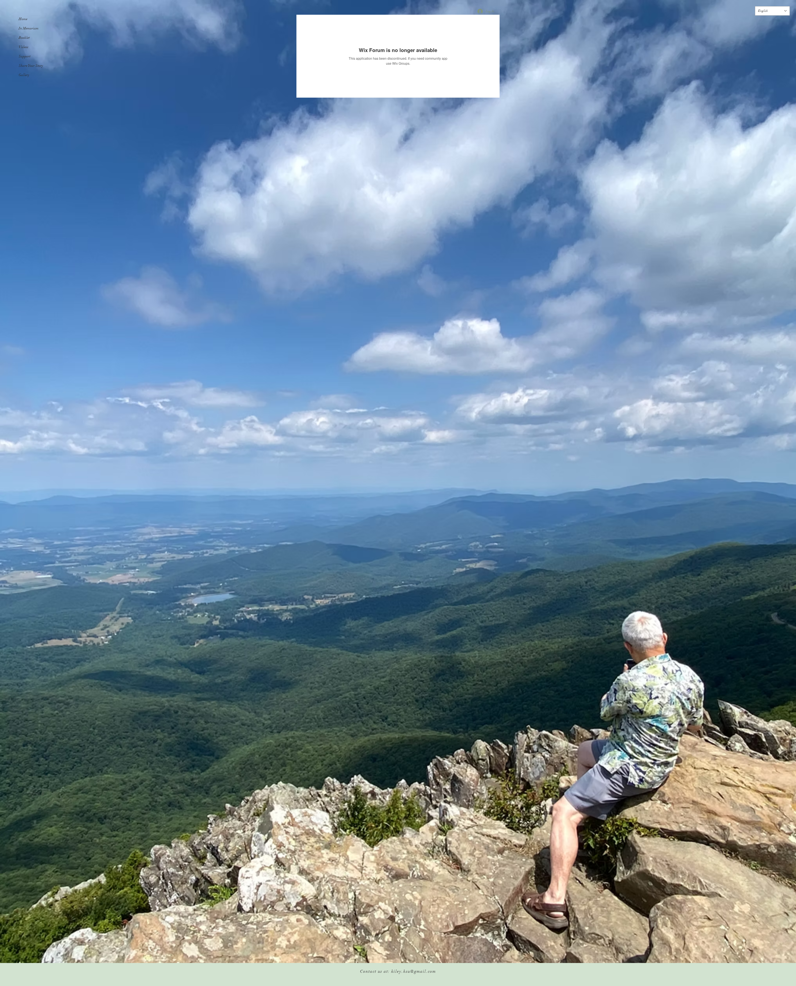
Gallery (24, 75)
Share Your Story (31, 65)
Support (24, 56)
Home (23, 19)
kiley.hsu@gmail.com (413, 971)
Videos (23, 47)
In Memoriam (29, 28)
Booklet (24, 37)
